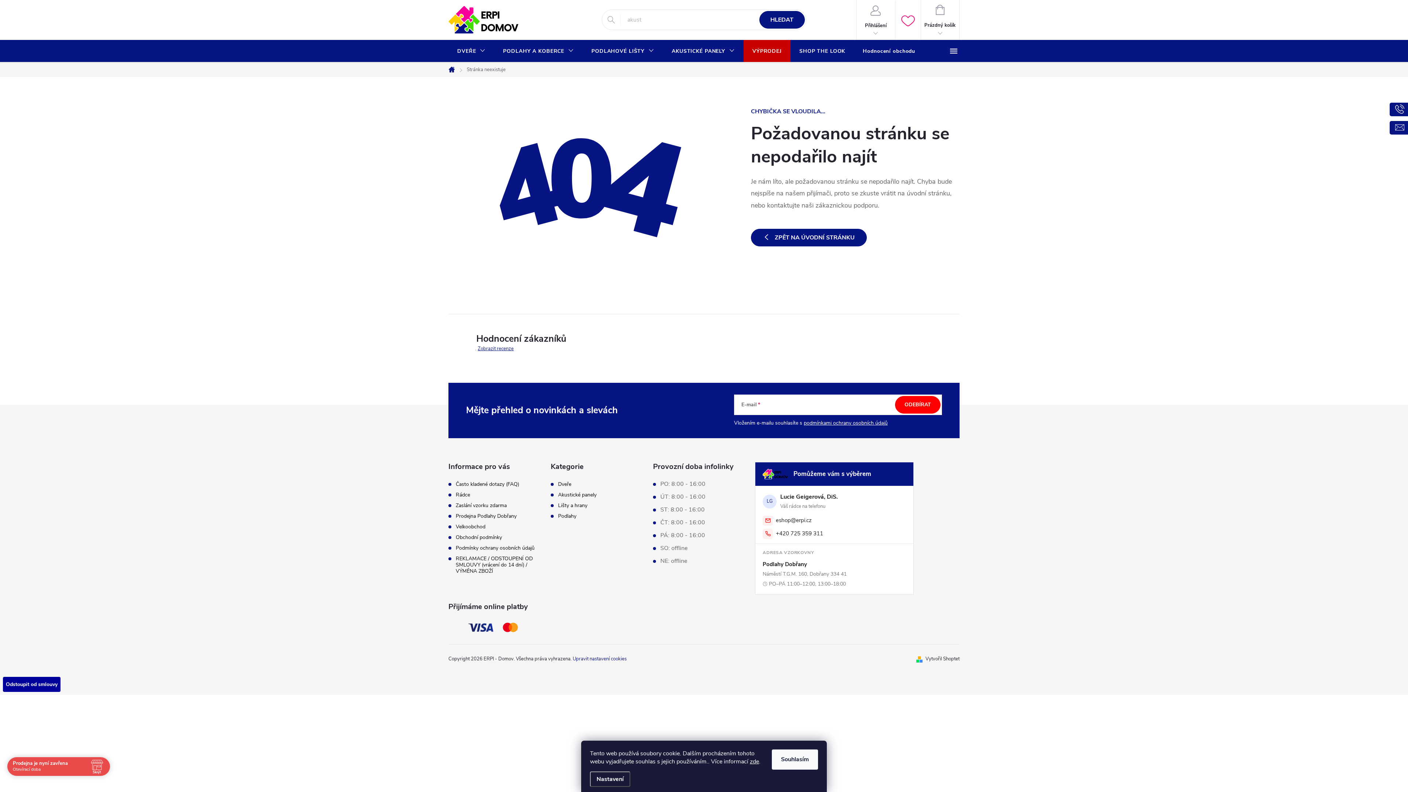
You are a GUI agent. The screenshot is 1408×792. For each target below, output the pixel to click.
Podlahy (567, 516)
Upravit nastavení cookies (600, 659)
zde (754, 762)
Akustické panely (577, 495)
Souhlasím (795, 759)
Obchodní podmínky (479, 537)
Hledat (781, 20)
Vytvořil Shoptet (942, 659)
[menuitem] (471, 51)
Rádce (463, 494)
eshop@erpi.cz (794, 520)
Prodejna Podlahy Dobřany (486, 516)
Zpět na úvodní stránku (815, 238)
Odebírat (918, 404)
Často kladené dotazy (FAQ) (487, 484)
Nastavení (610, 779)
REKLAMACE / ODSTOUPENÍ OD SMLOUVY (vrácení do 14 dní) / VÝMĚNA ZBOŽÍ (494, 565)
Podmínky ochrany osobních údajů (495, 547)
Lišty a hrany (572, 506)
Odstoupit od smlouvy (32, 684)
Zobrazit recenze (496, 348)
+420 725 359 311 (799, 533)
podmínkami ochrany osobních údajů (846, 422)
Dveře (564, 484)
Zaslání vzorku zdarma (481, 505)
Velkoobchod (470, 526)
